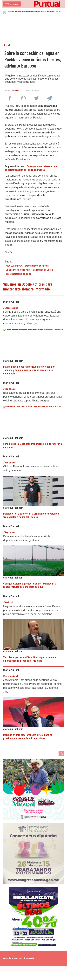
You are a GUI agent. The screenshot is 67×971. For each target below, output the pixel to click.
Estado (7, 45)
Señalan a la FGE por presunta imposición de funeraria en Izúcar (32, 445)
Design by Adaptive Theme (55, 968)
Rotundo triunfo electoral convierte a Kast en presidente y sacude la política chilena (27, 736)
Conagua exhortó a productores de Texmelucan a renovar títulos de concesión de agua (29, 585)
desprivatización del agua (18, 273)
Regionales (10, 388)
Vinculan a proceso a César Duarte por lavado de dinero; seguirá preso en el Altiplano (29, 658)
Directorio (29, 958)
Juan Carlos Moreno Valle (18, 269)
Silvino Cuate (16, 90)
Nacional (9, 602)
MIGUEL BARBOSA (14, 265)
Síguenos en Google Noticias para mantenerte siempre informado (27, 286)
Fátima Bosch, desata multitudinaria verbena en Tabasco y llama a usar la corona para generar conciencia (29, 370)
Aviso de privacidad (12, 958)
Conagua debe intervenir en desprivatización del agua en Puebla (31, 167)
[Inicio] (33, 4)
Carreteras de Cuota (43, 269)
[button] (12, 4)
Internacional (11, 675)
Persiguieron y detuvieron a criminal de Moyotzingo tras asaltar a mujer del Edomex (31, 515)
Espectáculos (11, 307)
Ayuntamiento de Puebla (36, 265)
